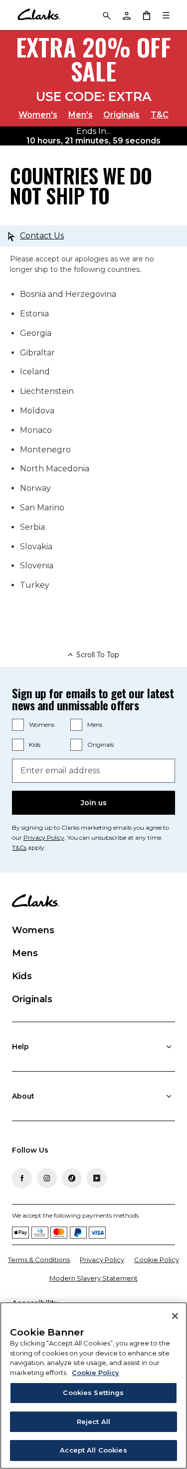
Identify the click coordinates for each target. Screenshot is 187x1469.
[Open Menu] (166, 15)
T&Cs (19, 847)
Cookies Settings (93, 1393)
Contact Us (42, 235)
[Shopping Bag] (146, 15)
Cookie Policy (156, 1260)
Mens (94, 724)
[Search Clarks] (106, 15)
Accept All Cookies (93, 1450)
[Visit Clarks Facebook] (22, 1178)
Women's (37, 114)
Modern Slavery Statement (93, 1278)
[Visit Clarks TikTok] (72, 1178)
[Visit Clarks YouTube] (97, 1178)
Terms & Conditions (39, 1260)
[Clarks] (38, 14)
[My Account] (126, 15)
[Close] (175, 1316)
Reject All (93, 1422)
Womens (41, 724)
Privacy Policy (43, 837)
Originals (121, 114)
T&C (160, 114)
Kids (34, 744)
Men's (80, 114)
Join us (94, 802)
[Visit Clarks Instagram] (47, 1178)
